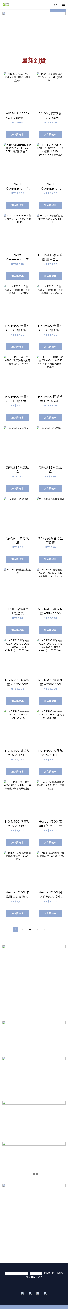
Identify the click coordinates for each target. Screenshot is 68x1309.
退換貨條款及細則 (16, 1273)
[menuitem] (15, 929)
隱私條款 (36, 1273)
